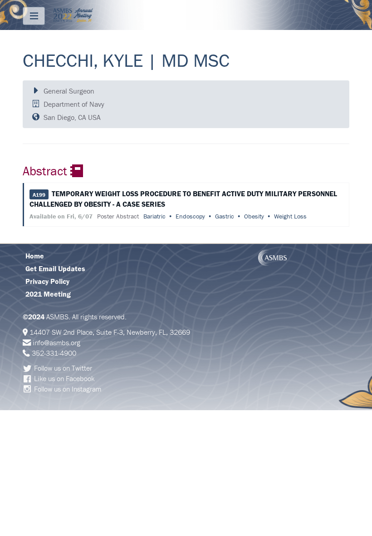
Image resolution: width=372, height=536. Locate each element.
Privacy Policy (47, 281)
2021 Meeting (48, 293)
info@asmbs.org (56, 342)
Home (34, 255)
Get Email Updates (55, 268)
